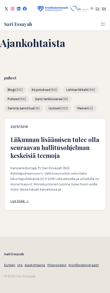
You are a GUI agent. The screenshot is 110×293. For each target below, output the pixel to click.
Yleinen (83, 108)
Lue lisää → (19, 201)
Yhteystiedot (57, 265)
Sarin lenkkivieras (48, 99)
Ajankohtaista (35, 265)
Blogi (11, 90)
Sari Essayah (18, 24)
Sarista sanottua (21, 108)
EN (104, 8)
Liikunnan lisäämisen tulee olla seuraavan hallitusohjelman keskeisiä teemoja (54, 147)
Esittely (9, 265)
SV (97, 8)
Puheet (13, 99)
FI (92, 8)
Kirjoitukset (41, 90)
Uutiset (55, 108)
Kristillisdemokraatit (84, 265)
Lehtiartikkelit (77, 90)
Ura (20, 265)
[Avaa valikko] (103, 24)
